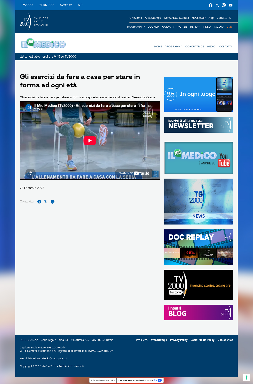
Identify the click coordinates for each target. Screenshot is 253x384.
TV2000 (27, 5)
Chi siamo (135, 17)
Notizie (182, 26)
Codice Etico (225, 340)
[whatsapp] (52, 201)
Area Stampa (159, 340)
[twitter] (46, 201)
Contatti (222, 17)
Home (158, 46)
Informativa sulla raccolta (103, 380)
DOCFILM (153, 26)
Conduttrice (194, 46)
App (211, 17)
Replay (195, 26)
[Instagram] (224, 5)
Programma (173, 46)
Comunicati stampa (176, 17)
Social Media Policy (202, 340)
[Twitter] (217, 5)
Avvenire (66, 5)
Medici (211, 46)
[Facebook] (210, 5)
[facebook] (39, 201)
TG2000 (219, 26)
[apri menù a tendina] (144, 27)
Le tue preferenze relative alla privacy (136, 380)
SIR (80, 5)
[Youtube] (230, 5)
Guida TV (168, 26)
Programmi (134, 26)
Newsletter (199, 17)
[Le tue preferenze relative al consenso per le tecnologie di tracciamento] (246, 377)
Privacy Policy (179, 340)
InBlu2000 (46, 5)
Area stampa (153, 17)
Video (207, 26)
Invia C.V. (142, 340)
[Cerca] (230, 18)
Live (229, 26)
